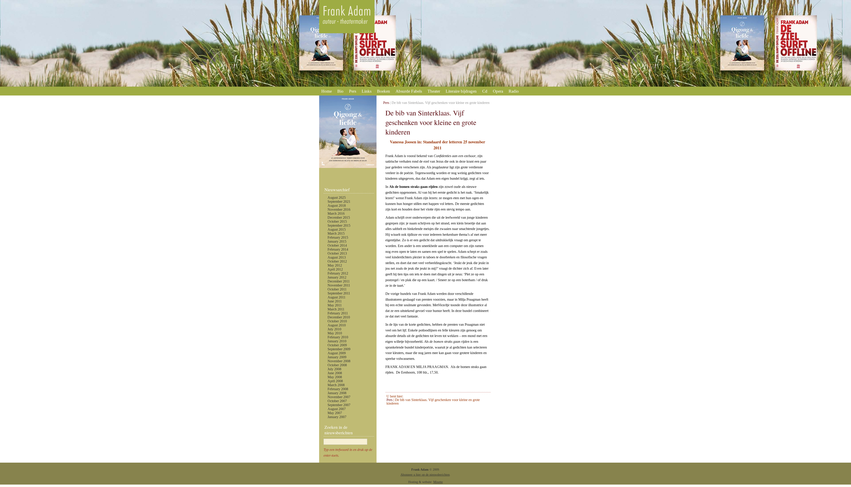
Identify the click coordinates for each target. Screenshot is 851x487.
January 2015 (337, 241)
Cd (484, 91)
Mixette (438, 482)
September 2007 (339, 405)
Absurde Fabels (409, 91)
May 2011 (335, 305)
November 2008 (339, 361)
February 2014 (338, 249)
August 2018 (337, 205)
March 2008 (336, 385)
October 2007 (337, 401)
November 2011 (339, 285)
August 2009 (337, 353)
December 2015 (339, 217)
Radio (514, 91)
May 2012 (335, 265)
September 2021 (339, 201)
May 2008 (335, 377)
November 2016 (339, 209)
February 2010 (338, 337)
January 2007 (337, 417)
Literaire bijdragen (461, 91)
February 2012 (338, 273)
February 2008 (338, 389)
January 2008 (337, 393)
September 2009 (339, 349)
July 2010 (334, 329)
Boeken (383, 91)
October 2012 (337, 261)
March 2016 (336, 213)
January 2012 (337, 277)
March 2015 (336, 233)
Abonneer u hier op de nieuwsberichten (425, 474)
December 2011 (339, 281)
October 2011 (337, 289)
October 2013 (337, 253)
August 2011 (336, 297)
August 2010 (337, 325)
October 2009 (337, 345)
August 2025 (337, 197)
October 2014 (337, 245)
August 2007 (337, 409)
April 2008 (335, 381)
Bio (340, 91)
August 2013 (337, 257)
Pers (352, 91)
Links (366, 91)
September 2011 (339, 293)
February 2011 (338, 313)
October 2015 (337, 221)
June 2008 (335, 373)
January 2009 (337, 357)
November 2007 (339, 397)
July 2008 (334, 369)
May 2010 (335, 333)
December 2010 (339, 317)
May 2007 (335, 413)
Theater (433, 91)
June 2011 (335, 301)
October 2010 (337, 321)
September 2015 (339, 225)
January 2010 (337, 341)
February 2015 (338, 237)
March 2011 (336, 309)
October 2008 (337, 365)
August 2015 (337, 229)
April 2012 (335, 269)
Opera (498, 91)
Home (326, 91)
